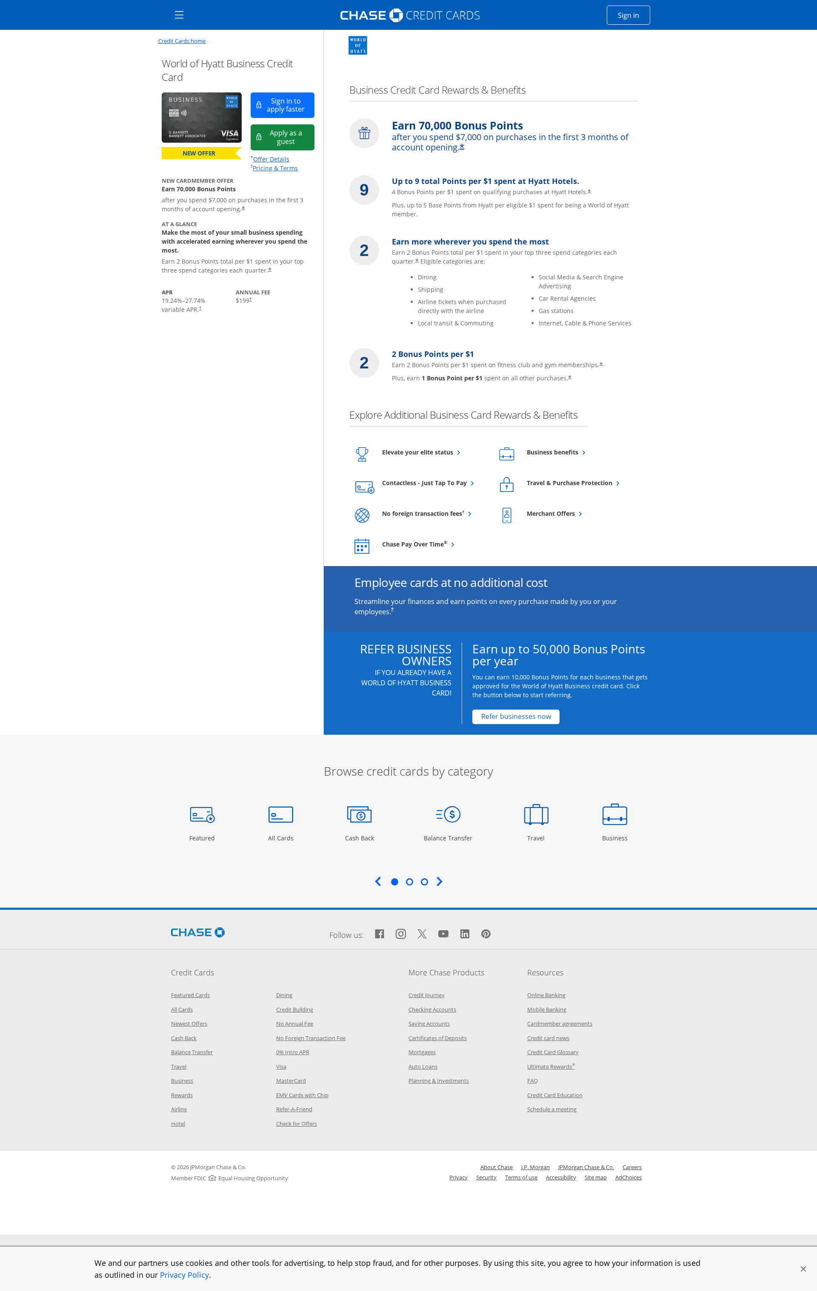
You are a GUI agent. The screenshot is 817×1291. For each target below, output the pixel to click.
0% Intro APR (292, 1052)
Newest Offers (189, 1023)
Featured (203, 838)
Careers (632, 1167)
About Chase (496, 1167)
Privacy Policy (184, 1275)
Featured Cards (190, 995)
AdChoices (628, 1177)
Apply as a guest (292, 137)
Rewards (182, 1095)
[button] (803, 1268)
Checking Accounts (432, 1009)
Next (439, 881)
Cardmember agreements (559, 1023)
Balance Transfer (448, 838)
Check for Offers (296, 1123)
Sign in (634, 15)
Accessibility (561, 1177)
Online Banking (546, 995)
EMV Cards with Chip (302, 1095)
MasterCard (291, 1080)
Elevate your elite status (434, 452)
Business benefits (573, 452)
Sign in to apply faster (290, 105)
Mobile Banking (546, 1009)
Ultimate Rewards (551, 1066)
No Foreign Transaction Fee (311, 1038)
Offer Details (271, 159)
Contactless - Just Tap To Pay (434, 482)
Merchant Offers (572, 513)
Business (616, 838)
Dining (284, 995)
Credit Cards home (182, 41)
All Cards (282, 838)
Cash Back (359, 838)
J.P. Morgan (535, 1167)
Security (486, 1177)
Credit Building (294, 1009)
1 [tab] (394, 882)
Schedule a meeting (552, 1109)
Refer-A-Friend (294, 1109)
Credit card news (548, 1038)
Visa (281, 1066)
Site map (596, 1177)
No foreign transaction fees (434, 513)
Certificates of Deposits (437, 1038)
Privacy (458, 1177)
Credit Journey (426, 995)
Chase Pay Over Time (434, 544)
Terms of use (521, 1177)
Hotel (178, 1123)
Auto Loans (422, 1066)
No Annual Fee (294, 1023)
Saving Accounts (429, 1023)
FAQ (532, 1080)
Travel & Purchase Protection (578, 482)
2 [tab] (409, 882)
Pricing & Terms (275, 168)
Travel (539, 838)
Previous (378, 881)
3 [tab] (424, 882)
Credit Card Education (555, 1095)
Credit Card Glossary (553, 1052)
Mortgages (422, 1052)
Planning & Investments (438, 1080)
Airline (179, 1109)
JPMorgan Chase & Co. (586, 1167)
